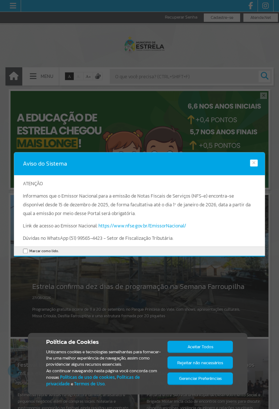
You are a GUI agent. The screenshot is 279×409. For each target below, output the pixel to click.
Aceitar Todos (200, 347)
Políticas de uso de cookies (87, 377)
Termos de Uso (89, 384)
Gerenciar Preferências (200, 378)
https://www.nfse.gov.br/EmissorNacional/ (142, 225)
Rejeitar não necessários (200, 363)
